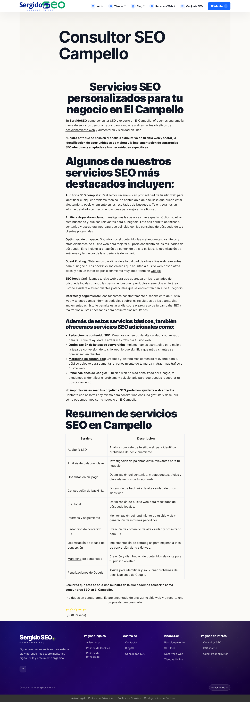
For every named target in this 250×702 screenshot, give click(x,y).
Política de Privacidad (101, 698)
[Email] (23, 669)
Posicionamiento (174, 642)
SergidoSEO (78, 120)
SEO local (72, 278)
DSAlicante (210, 648)
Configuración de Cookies (159, 698)
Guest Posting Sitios (215, 653)
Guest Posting (75, 261)
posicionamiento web (80, 130)
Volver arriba (219, 687)
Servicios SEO (125, 86)
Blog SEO (131, 648)
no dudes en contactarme (84, 597)
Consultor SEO (212, 642)
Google (156, 271)
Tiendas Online (173, 659)
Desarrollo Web (173, 653)
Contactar (131, 642)
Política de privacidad (93, 655)
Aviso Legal (93, 642)
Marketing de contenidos (87, 359)
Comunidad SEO (135, 653)
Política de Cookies (98, 648)
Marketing (74, 558)
